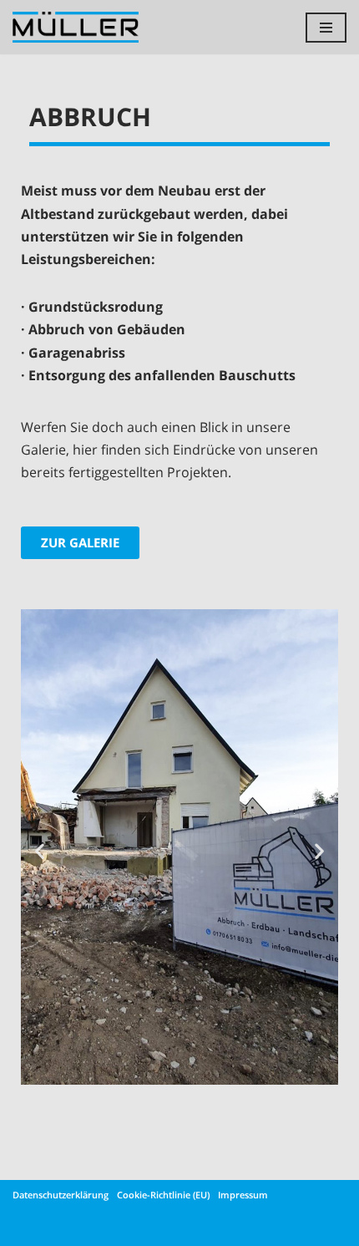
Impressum (243, 1194)
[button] (39, 850)
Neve (28, 1227)
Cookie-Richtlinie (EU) (163, 1194)
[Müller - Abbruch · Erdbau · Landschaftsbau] (80, 27)
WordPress (194, 1227)
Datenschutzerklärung (61, 1194)
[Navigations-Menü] (326, 28)
